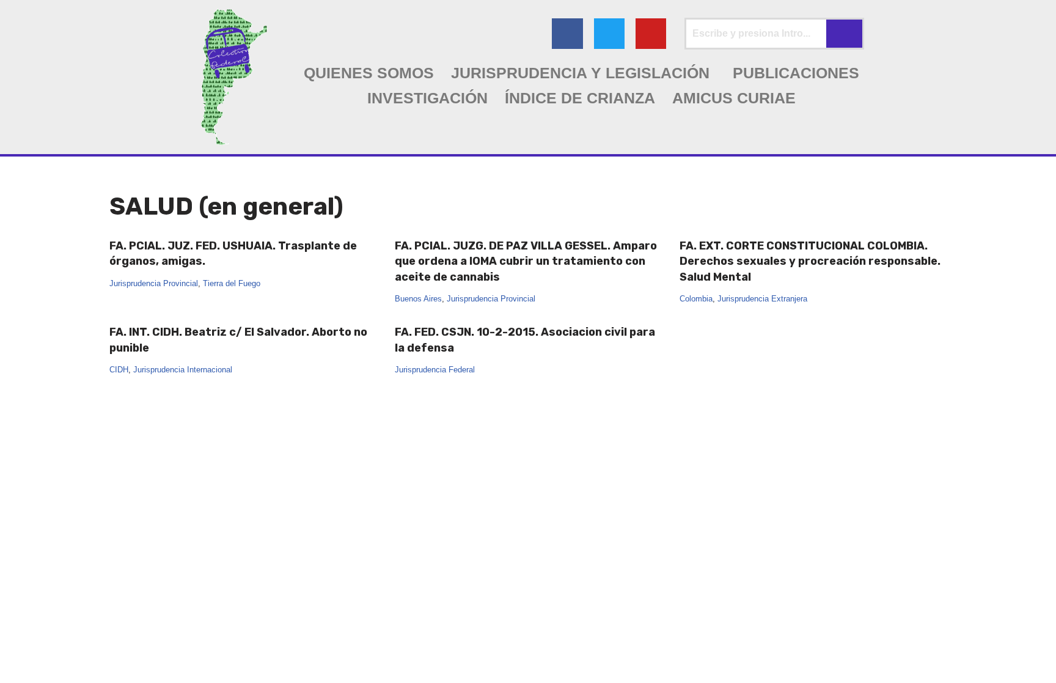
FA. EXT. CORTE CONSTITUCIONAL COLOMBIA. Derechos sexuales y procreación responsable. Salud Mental (810, 261)
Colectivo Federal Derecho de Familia (194, 652)
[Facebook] (567, 33)
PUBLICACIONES (796, 72)
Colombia (696, 298)
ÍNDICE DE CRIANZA (580, 97)
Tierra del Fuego (231, 283)
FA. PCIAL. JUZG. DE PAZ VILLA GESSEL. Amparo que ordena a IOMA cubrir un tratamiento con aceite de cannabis (526, 261)
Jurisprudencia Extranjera (762, 298)
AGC (119, 667)
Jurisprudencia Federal (435, 369)
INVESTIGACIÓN (427, 97)
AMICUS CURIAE (734, 97)
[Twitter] (609, 33)
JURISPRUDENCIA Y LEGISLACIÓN (580, 72)
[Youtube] (651, 33)
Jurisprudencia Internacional (182, 369)
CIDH (118, 369)
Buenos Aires (418, 298)
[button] (583, 73)
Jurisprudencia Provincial (153, 283)
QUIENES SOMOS (369, 72)
